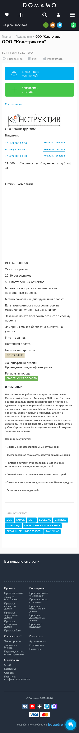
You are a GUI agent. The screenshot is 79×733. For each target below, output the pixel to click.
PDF (34, 58)
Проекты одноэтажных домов (37, 608)
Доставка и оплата (10, 646)
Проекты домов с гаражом (38, 601)
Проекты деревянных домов (11, 615)
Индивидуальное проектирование (14, 653)
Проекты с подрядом (35, 625)
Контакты (10, 669)
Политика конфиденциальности (14, 678)
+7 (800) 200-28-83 (15, 26)
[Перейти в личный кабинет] (58, 14)
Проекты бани (12, 631)
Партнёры (35, 649)
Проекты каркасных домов (10, 606)
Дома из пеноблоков (11, 598)
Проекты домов (13, 593)
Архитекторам (37, 641)
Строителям (36, 645)
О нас (7, 665)
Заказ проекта (12, 641)
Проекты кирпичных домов (10, 624)
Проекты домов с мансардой (38, 594)
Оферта (8, 673)
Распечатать (55, 58)
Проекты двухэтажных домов (37, 617)
